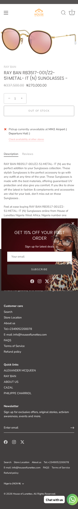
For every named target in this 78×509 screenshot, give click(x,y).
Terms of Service (14, 346)
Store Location (13, 317)
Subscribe (39, 269)
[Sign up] (72, 428)
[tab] (13, 154)
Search (8, 312)
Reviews (27, 154)
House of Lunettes (22, 494)
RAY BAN (10, 67)
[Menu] (6, 13)
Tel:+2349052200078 (18, 329)
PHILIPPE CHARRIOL (17, 393)
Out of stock (39, 111)
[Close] (73, 223)
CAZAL (8, 387)
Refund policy (12, 352)
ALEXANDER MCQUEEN (20, 370)
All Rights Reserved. (45, 494)
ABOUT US (11, 382)
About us (9, 323)
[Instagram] (39, 281)
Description (11, 154)
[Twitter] (47, 281)
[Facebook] (32, 281)
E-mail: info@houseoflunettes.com (25, 334)
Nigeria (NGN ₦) (12, 483)
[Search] (63, 13)
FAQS (7, 340)
